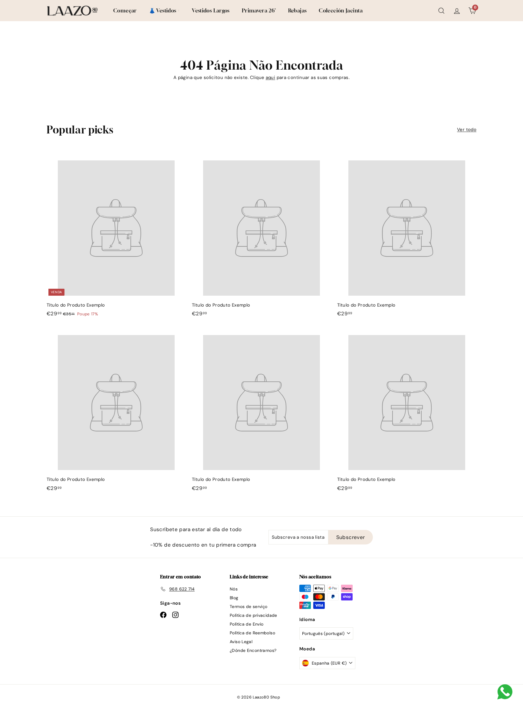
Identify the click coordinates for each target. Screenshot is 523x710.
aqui (270, 77)
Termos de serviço (248, 606)
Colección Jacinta (341, 10)
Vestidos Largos (211, 10)
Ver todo (466, 130)
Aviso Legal (241, 641)
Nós (234, 589)
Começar (125, 10)
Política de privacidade (253, 615)
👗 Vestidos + (164, 10)
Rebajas (297, 10)
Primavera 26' (259, 10)
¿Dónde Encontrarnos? (253, 650)
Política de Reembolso (252, 633)
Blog (234, 597)
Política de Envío (246, 624)
